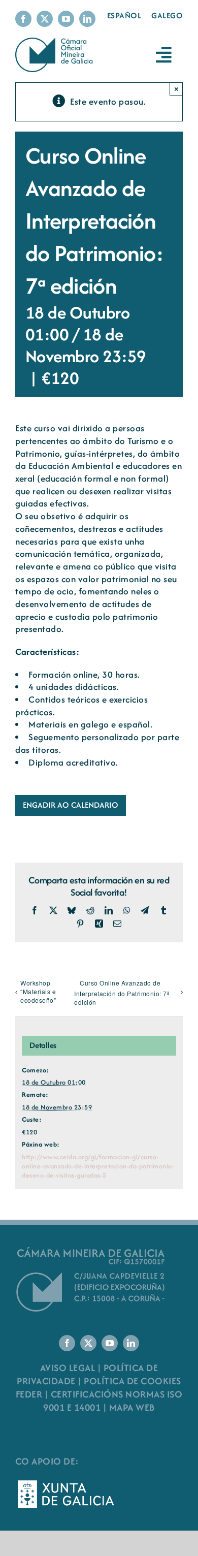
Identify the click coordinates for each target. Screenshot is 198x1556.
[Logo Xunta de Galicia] (66, 1483)
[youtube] (66, 19)
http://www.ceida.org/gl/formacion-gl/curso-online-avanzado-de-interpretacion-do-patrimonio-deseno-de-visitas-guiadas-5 (98, 1166)
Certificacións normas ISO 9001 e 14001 (112, 1400)
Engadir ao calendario (70, 805)
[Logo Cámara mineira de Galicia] (91, 1250)
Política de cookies (132, 1381)
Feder (29, 1394)
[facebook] (23, 19)
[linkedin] (87, 19)
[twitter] (45, 19)
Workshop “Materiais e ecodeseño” (38, 991)
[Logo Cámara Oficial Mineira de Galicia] (55, 42)
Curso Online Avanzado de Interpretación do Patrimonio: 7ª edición (121, 992)
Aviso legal (67, 1368)
